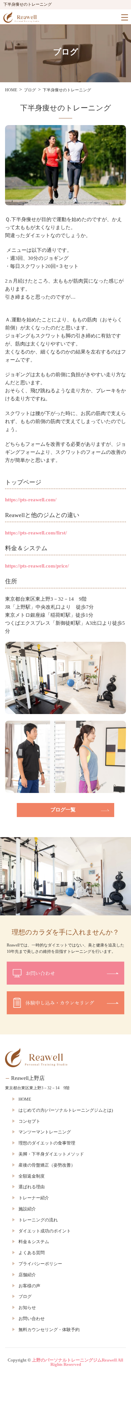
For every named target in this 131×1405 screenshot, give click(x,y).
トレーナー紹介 (33, 1197)
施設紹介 (27, 1208)
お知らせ (27, 1307)
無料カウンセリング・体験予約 (49, 1329)
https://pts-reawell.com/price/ (37, 566)
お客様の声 (29, 1285)
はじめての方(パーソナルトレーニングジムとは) (65, 1110)
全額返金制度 (31, 1176)
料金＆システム (33, 1241)
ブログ (25, 1296)
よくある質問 (31, 1252)
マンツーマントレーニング (44, 1131)
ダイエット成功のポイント (44, 1230)
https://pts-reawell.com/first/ (36, 532)
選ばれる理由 (31, 1186)
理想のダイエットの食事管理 (46, 1142)
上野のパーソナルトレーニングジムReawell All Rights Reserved (77, 1362)
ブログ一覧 (63, 809)
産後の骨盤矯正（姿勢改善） (46, 1165)
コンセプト (29, 1121)
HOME (24, 1099)
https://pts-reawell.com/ (30, 499)
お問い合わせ (31, 1318)
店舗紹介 (27, 1274)
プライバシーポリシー (40, 1263)
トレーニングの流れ (38, 1219)
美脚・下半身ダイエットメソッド (51, 1154)
